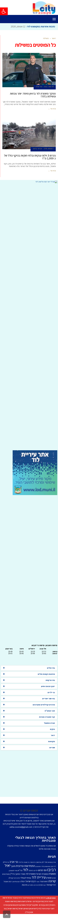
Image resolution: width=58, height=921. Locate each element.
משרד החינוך (20, 874)
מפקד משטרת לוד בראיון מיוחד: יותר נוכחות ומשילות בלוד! (33, 95)
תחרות (40, 885)
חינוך (13, 866)
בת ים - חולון (39, 905)
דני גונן (53, 866)
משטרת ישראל (42, 873)
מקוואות (51, 741)
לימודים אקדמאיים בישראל (27, 908)
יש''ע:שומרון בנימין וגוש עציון (19, 905)
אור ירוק (44, 862)
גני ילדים (51, 692)
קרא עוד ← (52, 109)
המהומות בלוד (45, 866)
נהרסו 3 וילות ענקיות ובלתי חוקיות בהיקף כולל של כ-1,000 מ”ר (30, 157)
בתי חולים (51, 668)
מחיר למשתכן (13, 870)
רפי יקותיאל (51, 884)
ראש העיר (44, 881)
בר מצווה (26, 862)
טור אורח (39, 87)
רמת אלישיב (16, 882)
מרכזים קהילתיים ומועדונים (44, 705)
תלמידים (30, 885)
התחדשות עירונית (25, 866)
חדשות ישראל (12, 908)
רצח (44, 885)
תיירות (36, 885)
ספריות (52, 748)
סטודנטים (6, 874)
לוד (25, 869)
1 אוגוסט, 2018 (49, 149)
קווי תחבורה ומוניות (47, 717)
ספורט (49, 877)
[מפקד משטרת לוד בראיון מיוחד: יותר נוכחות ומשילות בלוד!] (29, 70)
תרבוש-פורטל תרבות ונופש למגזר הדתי (32, 898)
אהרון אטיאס (52, 862)
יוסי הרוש (42, 870)
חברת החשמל (49, 723)
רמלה (22, 881)
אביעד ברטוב (37, 149)
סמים (54, 878)
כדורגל (31, 870)
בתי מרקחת (50, 680)
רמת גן (46, 905)
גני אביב (13, 862)
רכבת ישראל (30, 881)
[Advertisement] (29, 317)
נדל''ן (12, 873)
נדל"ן (27, 912)
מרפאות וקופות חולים (46, 674)
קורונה (52, 881)
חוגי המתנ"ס (50, 711)
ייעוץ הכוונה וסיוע (48, 686)
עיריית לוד (39, 877)
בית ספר (33, 862)
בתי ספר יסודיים (48, 699)
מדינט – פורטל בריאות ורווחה (27, 901)
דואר (53, 735)
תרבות (24, 884)
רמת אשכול (8, 881)
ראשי (54, 38)
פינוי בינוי (16, 878)
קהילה (10, 878)
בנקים (52, 729)
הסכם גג (38, 866)
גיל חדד (20, 862)
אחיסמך (38, 862)
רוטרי (38, 882)
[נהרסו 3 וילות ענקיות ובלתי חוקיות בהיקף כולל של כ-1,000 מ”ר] (29, 132)
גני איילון (6, 862)
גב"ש (32, 905)
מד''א (20, 870)
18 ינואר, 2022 (49, 87)
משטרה (52, 873)
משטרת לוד (31, 873)
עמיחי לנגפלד (25, 877)
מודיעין (41, 901)
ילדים (36, 870)
